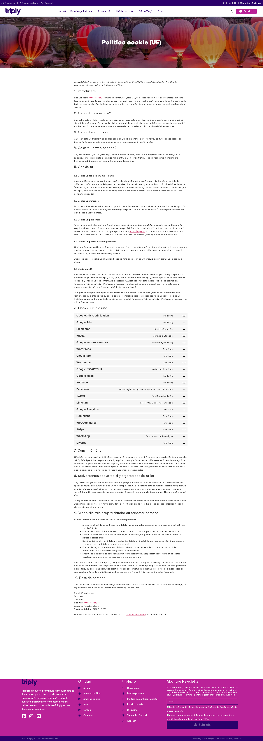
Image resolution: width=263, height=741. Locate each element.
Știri (160, 11)
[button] (82, 11)
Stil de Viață (145, 11)
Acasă (62, 11)
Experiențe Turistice (81, 11)
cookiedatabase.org (136, 614)
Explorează (104, 11)
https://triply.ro (97, 97)
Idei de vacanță (124, 11)
